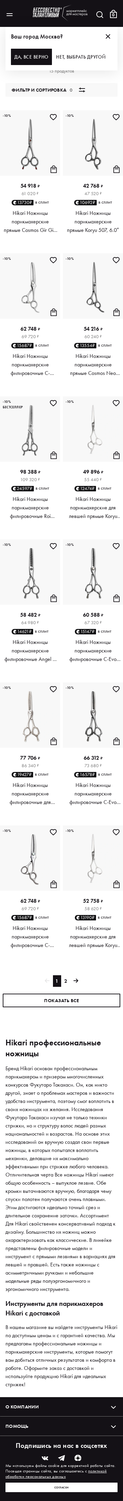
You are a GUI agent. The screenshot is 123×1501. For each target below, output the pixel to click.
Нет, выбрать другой (81, 57)
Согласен (61, 1487)
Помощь (17, 1426)
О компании (22, 1407)
